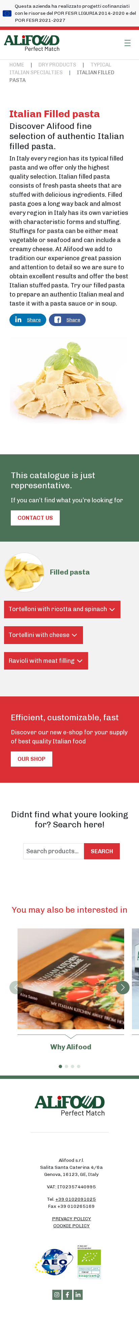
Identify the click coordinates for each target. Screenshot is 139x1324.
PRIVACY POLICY (71, 1219)
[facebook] (67, 1295)
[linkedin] (78, 1295)
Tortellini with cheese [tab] (39, 635)
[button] (123, 987)
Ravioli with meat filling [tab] (41, 661)
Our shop (32, 759)
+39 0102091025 (75, 1199)
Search (102, 851)
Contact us (35, 517)
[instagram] (57, 1295)
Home (16, 65)
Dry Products (57, 65)
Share (34, 320)
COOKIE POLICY (71, 1226)
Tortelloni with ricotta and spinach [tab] (57, 609)
